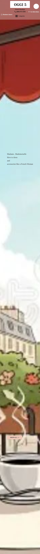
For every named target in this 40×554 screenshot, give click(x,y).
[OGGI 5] (20, 4)
